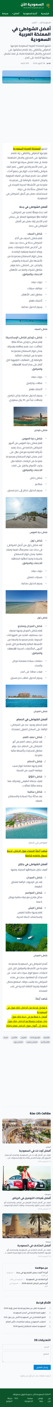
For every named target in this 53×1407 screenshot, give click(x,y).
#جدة (6, 1037)
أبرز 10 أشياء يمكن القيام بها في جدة (32, 1272)
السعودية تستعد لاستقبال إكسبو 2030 (29, 1326)
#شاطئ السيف (32, 1042)
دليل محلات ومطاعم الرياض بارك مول (27, 1021)
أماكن (15, 13)
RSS (16, 1398)
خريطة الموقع (9, 1399)
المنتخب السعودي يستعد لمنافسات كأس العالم (26, 1321)
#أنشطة (46, 1037)
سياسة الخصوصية (29, 1399)
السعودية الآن (45, 22)
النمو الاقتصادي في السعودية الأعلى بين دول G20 (25, 1317)
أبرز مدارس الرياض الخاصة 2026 (35, 1283)
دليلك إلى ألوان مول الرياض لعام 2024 (26, 1025)
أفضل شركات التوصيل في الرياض (31, 1198)
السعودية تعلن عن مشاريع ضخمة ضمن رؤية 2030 (25, 1308)
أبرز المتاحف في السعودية (37, 1279)
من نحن (49, 1399)
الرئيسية (45, 13)
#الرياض (23, 1037)
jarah (49, 63)
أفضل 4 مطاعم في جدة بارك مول (29, 1016)
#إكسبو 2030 (35, 1037)
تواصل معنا (40, 1399)
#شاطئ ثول (18, 1042)
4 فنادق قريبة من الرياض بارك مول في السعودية (27, 1009)
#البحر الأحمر (45, 1042)
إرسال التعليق (42, 1367)
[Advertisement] (26, 113)
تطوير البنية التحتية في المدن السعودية (29, 1312)
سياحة (5, 13)
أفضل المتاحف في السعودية (34, 1245)
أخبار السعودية (30, 13)
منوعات (48, 1194)
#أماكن (14, 1037)
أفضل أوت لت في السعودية (35, 1150)
